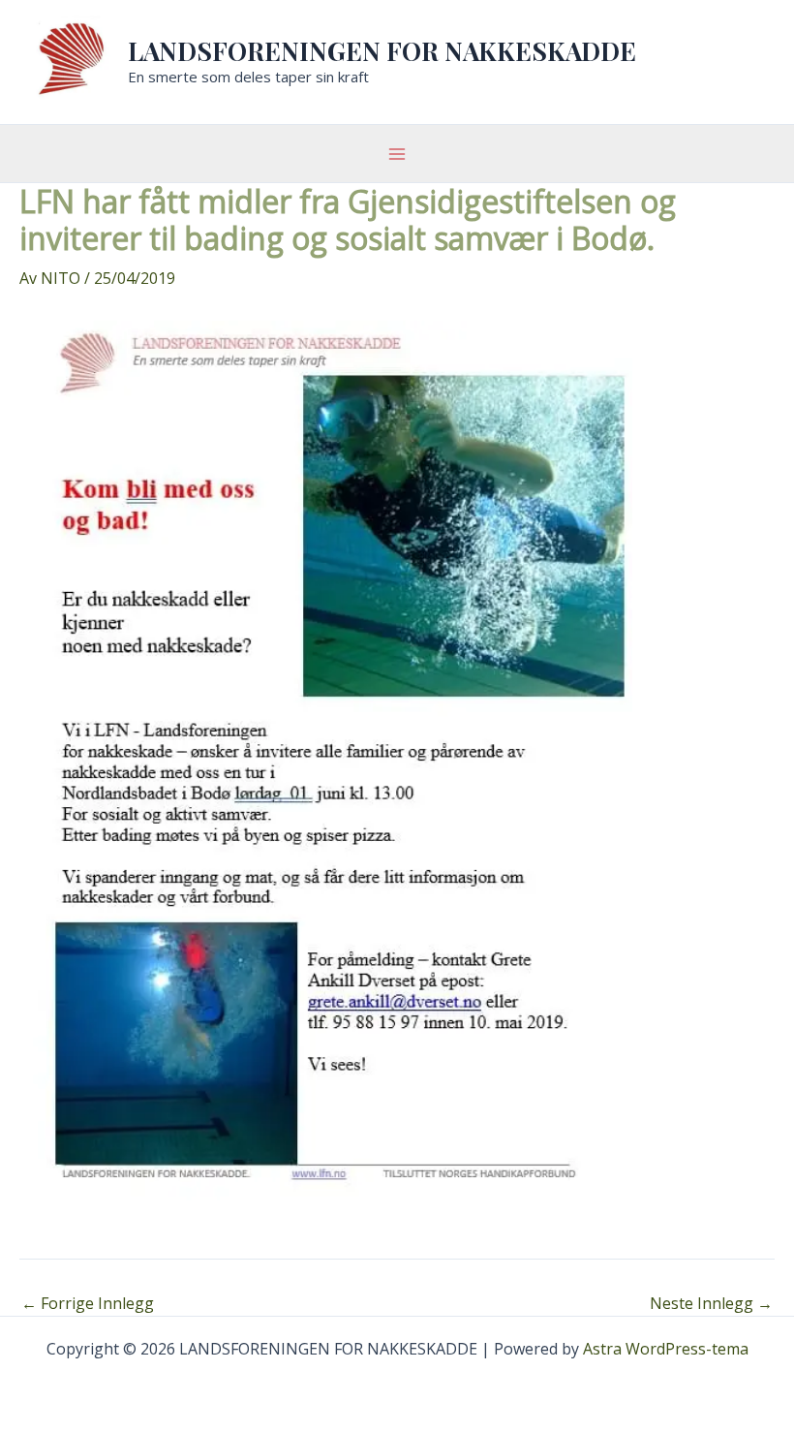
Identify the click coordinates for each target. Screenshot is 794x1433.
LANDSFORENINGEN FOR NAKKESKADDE (382, 51)
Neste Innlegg (711, 1303)
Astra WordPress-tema (665, 1348)
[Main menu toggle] (397, 154)
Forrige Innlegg (87, 1303)
